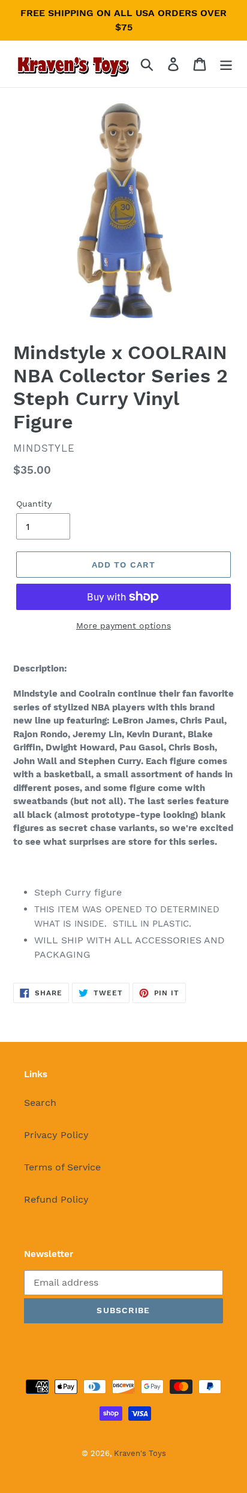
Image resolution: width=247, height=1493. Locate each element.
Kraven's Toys (140, 1453)
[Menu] (226, 64)
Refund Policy (56, 1199)
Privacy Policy (56, 1135)
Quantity (34, 503)
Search (40, 1102)
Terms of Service (62, 1167)
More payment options (123, 625)
